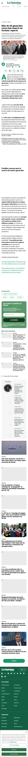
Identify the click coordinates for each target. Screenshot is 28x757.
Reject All (14, 749)
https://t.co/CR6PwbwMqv (13, 142)
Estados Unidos (5, 685)
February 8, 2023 (21, 144)
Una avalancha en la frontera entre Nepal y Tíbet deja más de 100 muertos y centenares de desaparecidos (19, 367)
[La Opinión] (14, 3)
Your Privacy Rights (14, 745)
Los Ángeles (17, 384)
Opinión (16, 696)
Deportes (16, 693)
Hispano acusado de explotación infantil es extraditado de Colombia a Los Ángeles (18, 389)
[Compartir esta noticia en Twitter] (14, 71)
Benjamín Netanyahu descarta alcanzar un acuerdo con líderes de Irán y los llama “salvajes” (13, 599)
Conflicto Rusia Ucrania (10, 294)
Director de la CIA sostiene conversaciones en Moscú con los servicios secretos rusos (14, 651)
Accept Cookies (14, 754)
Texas (3, 705)
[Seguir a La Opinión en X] (5, 673)
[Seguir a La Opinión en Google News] (17, 673)
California (16, 702)
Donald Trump (6, 6)
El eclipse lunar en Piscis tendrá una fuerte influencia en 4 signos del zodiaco (19, 422)
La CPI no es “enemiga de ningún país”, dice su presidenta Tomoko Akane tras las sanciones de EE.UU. (19, 357)
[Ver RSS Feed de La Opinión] (5, 676)
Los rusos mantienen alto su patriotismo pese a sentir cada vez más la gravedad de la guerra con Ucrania (14, 571)
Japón (4, 297)
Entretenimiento (6, 693)
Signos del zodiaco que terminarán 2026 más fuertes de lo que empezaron (19, 433)
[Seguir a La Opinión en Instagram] (19, 66)
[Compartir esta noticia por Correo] (18, 71)
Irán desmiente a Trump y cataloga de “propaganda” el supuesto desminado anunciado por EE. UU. (19, 346)
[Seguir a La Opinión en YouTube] (11, 673)
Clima (15, 723)
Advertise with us (18, 726)
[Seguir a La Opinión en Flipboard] (20, 673)
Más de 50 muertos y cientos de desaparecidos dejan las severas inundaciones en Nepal (14, 625)
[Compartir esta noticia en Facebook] (10, 71)
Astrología (17, 395)
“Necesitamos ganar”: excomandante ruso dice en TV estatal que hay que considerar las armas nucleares (13, 270)
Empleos (16, 720)
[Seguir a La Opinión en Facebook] (12, 66)
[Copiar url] (22, 71)
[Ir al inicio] (8, 669)
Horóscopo (4, 726)
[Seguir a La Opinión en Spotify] (2, 676)
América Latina (17, 688)
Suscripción (4, 723)
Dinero (3, 696)
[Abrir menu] (2, 3)
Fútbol (19, 6)
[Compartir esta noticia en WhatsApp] (6, 71)
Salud (3, 699)
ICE (13, 6)
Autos (15, 699)
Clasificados (17, 717)
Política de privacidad (7, 325)
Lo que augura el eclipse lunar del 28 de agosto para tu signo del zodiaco (19, 411)
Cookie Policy (13, 742)
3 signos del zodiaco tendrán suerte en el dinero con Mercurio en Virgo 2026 (19, 400)
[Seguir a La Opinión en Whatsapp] (23, 673)
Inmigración (17, 685)
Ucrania (20, 297)
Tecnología (4, 702)
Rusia (12, 297)
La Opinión (4, 22)
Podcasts (4, 717)
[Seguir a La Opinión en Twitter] (16, 66)
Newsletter (4, 720)
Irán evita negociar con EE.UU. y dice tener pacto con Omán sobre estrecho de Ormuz (19, 337)
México (3, 691)
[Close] (26, 732)
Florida (15, 705)
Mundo (9, 22)
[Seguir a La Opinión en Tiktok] (14, 673)
